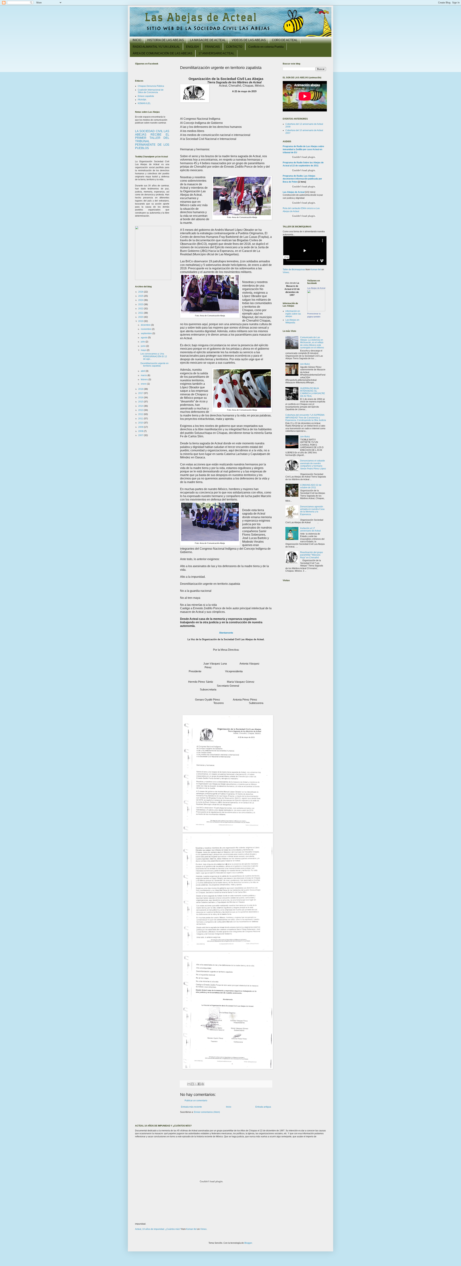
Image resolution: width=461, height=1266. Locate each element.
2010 (141, 422)
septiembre (146, 333)
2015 (141, 401)
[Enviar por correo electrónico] (189, 1084)
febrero (144, 379)
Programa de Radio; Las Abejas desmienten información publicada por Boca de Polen (302, 179)
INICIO (137, 40)
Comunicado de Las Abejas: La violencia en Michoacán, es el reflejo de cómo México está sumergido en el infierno (312, 342)
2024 (141, 300)
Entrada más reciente (191, 1107)
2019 (141, 321)
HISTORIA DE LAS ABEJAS (165, 40)
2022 (141, 308)
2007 (141, 435)
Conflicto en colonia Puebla (266, 46)
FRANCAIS (212, 46)
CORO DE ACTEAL (284, 40)
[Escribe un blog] (192, 1084)
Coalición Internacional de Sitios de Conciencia (151, 91)
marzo (144, 375)
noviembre (146, 329)
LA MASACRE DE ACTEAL (208, 40)
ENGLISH (192, 46)
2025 (141, 296)
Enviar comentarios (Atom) (207, 1112)
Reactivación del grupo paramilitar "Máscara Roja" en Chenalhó (311, 555)
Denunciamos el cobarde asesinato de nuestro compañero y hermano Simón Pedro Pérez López (313, 464)
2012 (141, 414)
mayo (144, 350)
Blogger (248, 1243)
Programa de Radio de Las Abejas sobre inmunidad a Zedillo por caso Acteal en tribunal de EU (303, 149)
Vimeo (286, 272)
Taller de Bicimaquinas (294, 269)
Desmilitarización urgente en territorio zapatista (154, 364)
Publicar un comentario (196, 1100)
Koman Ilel (315, 269)
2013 (141, 410)
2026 (141, 292)
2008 (141, 431)
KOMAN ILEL (144, 103)
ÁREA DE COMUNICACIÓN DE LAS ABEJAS (162, 53)
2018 (141, 389)
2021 (141, 313)
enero (144, 384)
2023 (141, 304)
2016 (141, 397)
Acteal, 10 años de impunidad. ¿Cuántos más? (158, 1229)
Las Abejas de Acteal (294, 192)
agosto (144, 337)
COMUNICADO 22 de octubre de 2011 (310, 486)
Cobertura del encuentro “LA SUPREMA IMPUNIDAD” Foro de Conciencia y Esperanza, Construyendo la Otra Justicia (305, 417)
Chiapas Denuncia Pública (151, 86)
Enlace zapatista (146, 96)
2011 (141, 418)
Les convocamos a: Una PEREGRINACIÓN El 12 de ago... (153, 356)
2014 (141, 406)
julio (143, 341)
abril (143, 371)
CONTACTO (234, 46)
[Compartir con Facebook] (199, 1084)
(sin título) (305, 364)
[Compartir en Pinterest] (202, 1084)
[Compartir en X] (196, 1084)
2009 (141, 427)
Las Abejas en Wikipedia (292, 321)
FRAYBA (142, 99)
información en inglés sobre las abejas (293, 314)
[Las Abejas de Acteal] (316, 310)
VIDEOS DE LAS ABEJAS (249, 40)
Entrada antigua (263, 1107)
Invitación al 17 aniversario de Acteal (310, 529)
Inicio (228, 1107)
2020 (141, 317)
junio (143, 346)
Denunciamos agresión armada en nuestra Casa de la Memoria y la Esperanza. (312, 510)
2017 (141, 393)
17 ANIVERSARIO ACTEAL (216, 53)
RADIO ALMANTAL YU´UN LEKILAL (156, 46)
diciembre (146, 325)
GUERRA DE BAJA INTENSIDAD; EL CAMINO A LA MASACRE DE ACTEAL (312, 392)
